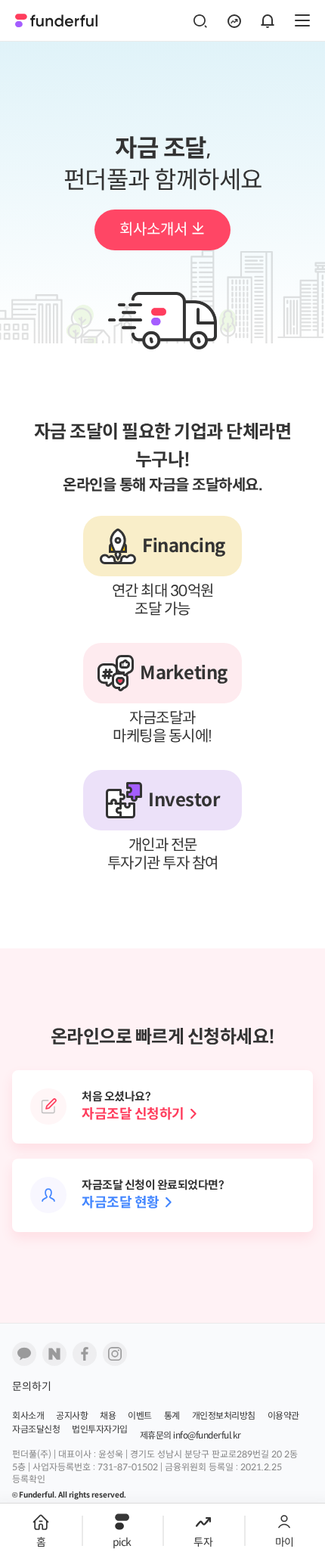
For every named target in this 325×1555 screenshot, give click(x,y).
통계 (172, 1416)
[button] (41, 1522)
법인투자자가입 (100, 1430)
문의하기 (31, 1386)
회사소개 (28, 1416)
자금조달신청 (36, 1430)
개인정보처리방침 (223, 1416)
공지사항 (72, 1416)
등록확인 (28, 1479)
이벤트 (140, 1416)
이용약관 (283, 1416)
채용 (108, 1416)
